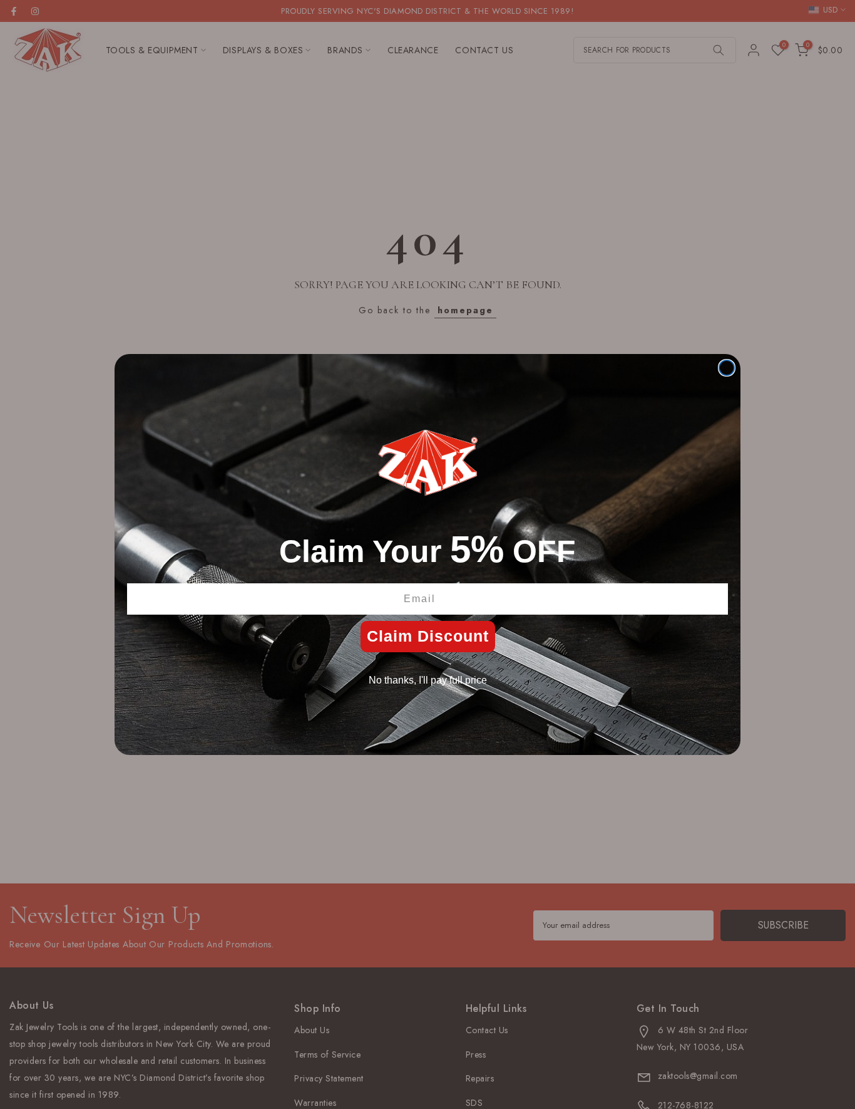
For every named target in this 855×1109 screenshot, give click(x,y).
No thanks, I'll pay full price (428, 680)
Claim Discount (428, 636)
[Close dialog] (726, 367)
